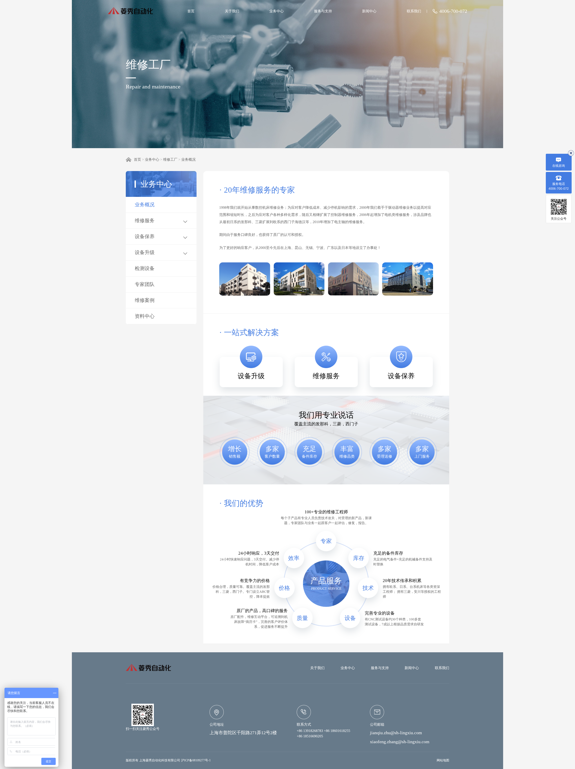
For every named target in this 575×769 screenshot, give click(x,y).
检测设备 (145, 268)
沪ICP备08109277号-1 (196, 760)
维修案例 (145, 300)
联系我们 (414, 11)
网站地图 (443, 760)
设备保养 (145, 236)
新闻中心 (369, 11)
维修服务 (145, 220)
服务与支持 (323, 11)
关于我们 (232, 11)
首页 (191, 11)
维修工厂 (170, 159)
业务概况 (188, 159)
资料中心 (145, 316)
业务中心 (276, 11)
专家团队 (145, 284)
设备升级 (145, 252)
